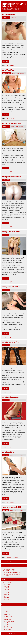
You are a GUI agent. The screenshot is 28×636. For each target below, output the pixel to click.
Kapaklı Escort (7, 618)
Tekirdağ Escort (10, 65)
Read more (5, 61)
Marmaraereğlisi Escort (9, 621)
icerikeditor (13, 17)
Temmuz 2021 (7, 597)
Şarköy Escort (6, 626)
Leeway (20, 633)
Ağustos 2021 (7, 596)
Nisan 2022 (6, 586)
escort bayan (16, 557)
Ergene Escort (6, 613)
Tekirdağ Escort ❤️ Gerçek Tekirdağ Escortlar (14, 5)
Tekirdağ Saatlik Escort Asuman (11, 231)
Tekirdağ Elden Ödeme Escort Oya (11, 123)
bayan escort (10, 557)
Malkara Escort (7, 619)
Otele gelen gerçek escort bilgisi (11, 507)
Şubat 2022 (6, 589)
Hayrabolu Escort (7, 616)
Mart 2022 (6, 587)
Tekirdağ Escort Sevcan (8, 452)
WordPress (13, 633)
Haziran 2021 (6, 599)
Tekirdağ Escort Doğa (8, 70)
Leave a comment (6, 19)
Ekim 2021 (6, 592)
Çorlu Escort (6, 611)
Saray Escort (6, 624)
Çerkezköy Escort (7, 609)
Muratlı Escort (7, 622)
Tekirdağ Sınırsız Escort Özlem (10, 342)
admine (13, 73)
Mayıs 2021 (6, 601)
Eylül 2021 (6, 594)
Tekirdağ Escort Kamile (8, 14)
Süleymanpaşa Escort (9, 627)
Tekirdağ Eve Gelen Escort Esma (11, 286)
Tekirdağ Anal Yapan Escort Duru (11, 176)
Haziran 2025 (6, 584)
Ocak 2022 (6, 591)
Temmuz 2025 (7, 583)
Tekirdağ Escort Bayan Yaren (10, 397)
